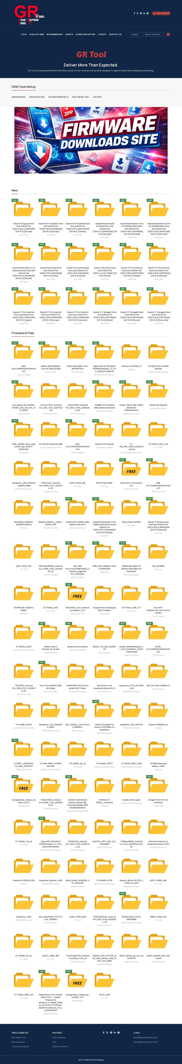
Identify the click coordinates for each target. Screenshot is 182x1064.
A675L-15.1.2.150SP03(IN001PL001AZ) (158, 649)
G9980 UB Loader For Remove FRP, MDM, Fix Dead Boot (131, 568)
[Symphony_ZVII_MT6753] (131, 710)
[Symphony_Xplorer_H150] (51, 866)
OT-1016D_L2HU (50, 607)
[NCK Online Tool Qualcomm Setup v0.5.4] (104, 671)
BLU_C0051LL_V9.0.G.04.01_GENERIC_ (78, 725)
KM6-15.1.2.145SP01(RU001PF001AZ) (24, 369)
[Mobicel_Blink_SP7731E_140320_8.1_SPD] (131, 866)
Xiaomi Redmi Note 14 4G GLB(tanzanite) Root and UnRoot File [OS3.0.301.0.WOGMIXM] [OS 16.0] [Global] (23, 273)
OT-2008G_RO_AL (23, 955)
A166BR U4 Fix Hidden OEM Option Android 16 (104, 406)
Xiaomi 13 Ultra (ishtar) (77, 646)
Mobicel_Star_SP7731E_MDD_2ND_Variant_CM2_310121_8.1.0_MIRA (104, 958)
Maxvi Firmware (104, 652)
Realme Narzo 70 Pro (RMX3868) (131, 918)
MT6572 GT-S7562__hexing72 (104, 801)
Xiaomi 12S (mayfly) (158, 405)
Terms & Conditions (20, 1046)
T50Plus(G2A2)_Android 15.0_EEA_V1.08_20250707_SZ (104, 919)
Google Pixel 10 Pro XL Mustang (158, 801)
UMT (54, 1042)
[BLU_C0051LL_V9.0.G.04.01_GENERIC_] (77, 710)
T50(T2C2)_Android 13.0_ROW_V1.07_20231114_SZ (50, 485)
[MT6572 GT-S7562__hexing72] (104, 785)
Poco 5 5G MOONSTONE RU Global (51, 686)
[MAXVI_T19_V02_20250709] (104, 632)
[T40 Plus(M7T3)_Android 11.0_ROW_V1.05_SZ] (77, 941)
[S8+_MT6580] (158, 551)
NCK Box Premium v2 (158, 847)
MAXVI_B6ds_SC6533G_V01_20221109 (77, 881)
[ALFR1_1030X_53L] (77, 468)
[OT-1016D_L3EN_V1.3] (24, 980)
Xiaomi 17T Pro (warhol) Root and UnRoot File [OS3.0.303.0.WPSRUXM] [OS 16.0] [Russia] (159, 272)
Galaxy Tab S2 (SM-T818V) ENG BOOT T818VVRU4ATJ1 (131, 407)
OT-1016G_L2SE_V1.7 (131, 607)
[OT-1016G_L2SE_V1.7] (131, 593)
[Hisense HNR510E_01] (158, 710)
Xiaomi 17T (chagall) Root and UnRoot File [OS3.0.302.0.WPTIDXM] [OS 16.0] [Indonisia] (159, 316)
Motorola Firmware (24, 769)
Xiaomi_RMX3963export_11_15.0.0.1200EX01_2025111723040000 (131, 649)
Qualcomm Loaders (158, 408)
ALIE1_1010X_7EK (23, 566)
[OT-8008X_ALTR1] (104, 866)
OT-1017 (104, 998)
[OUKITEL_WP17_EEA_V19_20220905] (104, 827)
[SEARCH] (168, 34)
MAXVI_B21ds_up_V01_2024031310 (131, 957)
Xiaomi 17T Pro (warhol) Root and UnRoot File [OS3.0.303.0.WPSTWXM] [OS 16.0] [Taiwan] (131, 272)
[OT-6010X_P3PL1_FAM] (131, 749)
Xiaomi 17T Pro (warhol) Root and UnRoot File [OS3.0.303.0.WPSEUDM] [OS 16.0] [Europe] (50, 316)
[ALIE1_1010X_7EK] (24, 551)
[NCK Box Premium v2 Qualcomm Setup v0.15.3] (158, 827)
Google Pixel (104, 613)
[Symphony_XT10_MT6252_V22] (131, 671)
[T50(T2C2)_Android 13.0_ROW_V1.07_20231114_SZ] (51, 468)
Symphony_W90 (23, 916)
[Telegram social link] (147, 13)
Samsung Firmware (104, 411)
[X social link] (137, 13)
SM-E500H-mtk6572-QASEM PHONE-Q (23, 523)
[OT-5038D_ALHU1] (24, 710)
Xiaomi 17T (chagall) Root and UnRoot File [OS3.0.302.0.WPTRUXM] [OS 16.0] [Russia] (131, 316)
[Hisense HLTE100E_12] (131, 351)
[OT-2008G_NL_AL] (77, 749)
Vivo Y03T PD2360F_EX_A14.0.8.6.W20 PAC (158, 610)
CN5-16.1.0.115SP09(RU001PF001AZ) (77, 446)
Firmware (104, 486)
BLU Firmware (158, 689)
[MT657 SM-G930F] (104, 468)
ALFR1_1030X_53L (78, 483)
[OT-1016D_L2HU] (51, 593)
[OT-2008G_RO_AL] (24, 941)
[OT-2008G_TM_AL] (24, 827)
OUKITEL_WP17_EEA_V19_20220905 (104, 842)
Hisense (131, 369)
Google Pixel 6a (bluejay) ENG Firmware (104, 609)
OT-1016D (158, 447)
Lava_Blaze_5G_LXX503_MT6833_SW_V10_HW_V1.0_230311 (24, 407)
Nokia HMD (23, 452)
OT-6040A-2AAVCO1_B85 (50, 444)
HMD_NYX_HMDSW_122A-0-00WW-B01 (104, 567)
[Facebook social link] (134, 13)
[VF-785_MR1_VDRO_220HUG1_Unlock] (131, 429)
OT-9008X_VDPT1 (104, 763)
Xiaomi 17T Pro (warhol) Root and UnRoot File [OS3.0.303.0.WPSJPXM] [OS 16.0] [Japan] (24, 316)
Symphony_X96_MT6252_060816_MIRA (23, 484)
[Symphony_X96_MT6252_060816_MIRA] (24, 468)
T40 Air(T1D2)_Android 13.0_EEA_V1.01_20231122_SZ (50, 407)
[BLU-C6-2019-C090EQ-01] (158, 671)
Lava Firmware (24, 414)
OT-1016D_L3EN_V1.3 (23, 994)
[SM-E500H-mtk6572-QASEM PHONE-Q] (24, 507)
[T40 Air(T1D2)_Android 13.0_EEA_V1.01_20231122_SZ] (51, 390)
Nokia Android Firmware (158, 372)
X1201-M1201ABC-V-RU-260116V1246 (77, 367)
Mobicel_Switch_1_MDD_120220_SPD (51, 523)
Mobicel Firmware (50, 528)
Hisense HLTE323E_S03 (24, 880)
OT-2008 (77, 767)
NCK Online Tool (131, 489)
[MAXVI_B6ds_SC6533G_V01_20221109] (77, 866)
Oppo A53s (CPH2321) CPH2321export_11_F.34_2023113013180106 (50, 844)
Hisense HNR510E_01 (158, 724)
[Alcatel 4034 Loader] (131, 785)
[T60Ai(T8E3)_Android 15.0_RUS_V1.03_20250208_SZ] (77, 390)
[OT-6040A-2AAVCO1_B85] (51, 429)
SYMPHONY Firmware (23, 489)
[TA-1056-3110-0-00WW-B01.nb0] (158, 351)
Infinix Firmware (77, 372)
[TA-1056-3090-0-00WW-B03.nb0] (51, 749)
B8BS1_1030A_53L (158, 916)
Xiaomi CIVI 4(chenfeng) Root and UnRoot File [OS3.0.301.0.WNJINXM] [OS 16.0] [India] (78, 272)
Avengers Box (23, 806)
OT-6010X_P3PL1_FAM (131, 763)
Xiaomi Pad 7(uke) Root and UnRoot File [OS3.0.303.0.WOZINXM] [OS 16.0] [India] (51, 272)
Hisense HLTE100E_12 (131, 366)
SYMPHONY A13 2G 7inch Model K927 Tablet (77, 686)
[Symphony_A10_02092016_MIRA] (51, 710)
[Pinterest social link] (141, 13)
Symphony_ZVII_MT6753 (131, 724)
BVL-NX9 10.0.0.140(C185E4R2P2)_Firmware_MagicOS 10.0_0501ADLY (77, 570)
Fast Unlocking (58, 1037)
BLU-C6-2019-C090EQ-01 (158, 685)
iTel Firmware (50, 372)
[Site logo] (28, 13)
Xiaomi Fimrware (51, 652)
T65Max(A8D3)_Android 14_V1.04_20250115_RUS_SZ (131, 844)
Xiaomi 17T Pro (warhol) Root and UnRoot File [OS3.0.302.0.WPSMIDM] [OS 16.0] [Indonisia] (78, 316)
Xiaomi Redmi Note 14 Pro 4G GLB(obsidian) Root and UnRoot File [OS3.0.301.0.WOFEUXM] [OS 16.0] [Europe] (159, 228)
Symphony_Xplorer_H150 (50, 880)
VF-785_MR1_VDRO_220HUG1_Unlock (131, 446)
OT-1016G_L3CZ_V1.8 (158, 444)
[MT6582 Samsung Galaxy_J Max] (158, 749)
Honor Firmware (77, 577)
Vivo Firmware (158, 616)
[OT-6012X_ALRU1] (24, 632)
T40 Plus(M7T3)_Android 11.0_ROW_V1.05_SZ (77, 957)
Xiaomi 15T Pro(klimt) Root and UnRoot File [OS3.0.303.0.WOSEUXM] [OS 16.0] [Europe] (51, 227)
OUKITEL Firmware (104, 847)
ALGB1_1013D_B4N (77, 916)
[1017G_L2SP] (104, 980)
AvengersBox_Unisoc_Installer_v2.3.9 (24, 801)
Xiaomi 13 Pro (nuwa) (104, 444)
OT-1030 (77, 486)
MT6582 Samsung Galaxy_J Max (158, 764)
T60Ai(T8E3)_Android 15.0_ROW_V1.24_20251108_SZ (51, 802)
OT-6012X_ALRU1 (24, 646)
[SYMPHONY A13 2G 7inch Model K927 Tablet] (77, 671)
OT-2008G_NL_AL (77, 763)
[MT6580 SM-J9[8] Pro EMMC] (24, 593)
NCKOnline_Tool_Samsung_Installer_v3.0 (78, 609)
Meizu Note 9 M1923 (131, 522)
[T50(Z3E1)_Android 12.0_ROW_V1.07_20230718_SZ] (24, 671)
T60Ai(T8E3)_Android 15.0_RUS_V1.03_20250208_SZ (78, 407)
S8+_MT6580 (158, 566)
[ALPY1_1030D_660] (158, 866)
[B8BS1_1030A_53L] (158, 902)
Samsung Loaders (131, 575)
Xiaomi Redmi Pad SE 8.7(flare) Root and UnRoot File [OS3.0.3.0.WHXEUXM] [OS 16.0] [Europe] (105, 228)
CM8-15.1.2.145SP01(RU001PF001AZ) (158, 485)
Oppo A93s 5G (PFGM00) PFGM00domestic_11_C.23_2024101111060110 (104, 369)
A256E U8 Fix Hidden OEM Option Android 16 (77, 523)
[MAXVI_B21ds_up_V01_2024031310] (131, 941)
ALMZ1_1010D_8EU (50, 955)
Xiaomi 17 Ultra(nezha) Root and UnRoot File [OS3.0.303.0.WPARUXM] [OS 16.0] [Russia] (158, 526)
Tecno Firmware (24, 374)
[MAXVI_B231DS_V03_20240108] (158, 941)
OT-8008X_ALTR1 (104, 880)
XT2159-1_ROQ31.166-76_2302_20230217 (24, 764)
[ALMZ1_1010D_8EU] (51, 941)
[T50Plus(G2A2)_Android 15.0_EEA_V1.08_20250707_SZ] (104, 902)
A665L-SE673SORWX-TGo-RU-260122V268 (50, 367)
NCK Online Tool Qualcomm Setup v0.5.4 (104, 686)
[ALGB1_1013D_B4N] (77, 902)
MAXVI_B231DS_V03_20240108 (158, 957)
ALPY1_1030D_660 (158, 880)
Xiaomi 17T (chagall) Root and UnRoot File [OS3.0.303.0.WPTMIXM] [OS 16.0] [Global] (104, 316)
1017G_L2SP (104, 994)
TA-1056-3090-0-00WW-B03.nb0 (51, 764)
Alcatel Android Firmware (50, 447)
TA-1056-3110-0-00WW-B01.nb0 (158, 367)
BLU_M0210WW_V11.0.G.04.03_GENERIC (50, 918)
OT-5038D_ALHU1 (24, 724)
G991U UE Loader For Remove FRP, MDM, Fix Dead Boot (104, 727)
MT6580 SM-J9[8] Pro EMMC (24, 609)
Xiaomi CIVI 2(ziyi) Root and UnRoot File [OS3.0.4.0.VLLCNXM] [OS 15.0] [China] (105, 272)
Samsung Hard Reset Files (77, 811)
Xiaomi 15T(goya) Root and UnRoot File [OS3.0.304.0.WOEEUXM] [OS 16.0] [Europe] (23, 227)
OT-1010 (23, 569)
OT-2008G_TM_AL (23, 841)
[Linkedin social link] (144, 13)
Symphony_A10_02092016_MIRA (50, 725)
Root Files (24, 235)
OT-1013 (77, 920)
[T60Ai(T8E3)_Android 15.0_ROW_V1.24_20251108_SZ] (51, 785)
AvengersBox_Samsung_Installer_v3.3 (77, 996)
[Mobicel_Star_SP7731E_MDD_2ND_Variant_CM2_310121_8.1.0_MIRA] (104, 941)
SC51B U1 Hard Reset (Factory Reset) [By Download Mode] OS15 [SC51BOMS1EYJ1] (77, 804)
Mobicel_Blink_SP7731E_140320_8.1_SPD (131, 881)
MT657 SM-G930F (104, 483)
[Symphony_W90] (24, 902)
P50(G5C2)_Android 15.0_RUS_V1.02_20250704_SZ (78, 844)
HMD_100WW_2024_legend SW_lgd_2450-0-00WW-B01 (23, 446)
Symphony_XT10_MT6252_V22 (131, 686)
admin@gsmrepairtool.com (146, 1037)
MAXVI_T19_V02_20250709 (104, 648)
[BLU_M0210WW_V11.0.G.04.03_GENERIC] (51, 902)
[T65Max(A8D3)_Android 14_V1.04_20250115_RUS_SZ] (131, 827)
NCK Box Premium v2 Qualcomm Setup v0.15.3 (158, 842)
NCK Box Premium (60, 1046)
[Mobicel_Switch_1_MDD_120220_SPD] (51, 507)
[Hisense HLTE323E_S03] (24, 866)
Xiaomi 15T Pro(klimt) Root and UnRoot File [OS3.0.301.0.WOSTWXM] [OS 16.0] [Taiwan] (78, 227)
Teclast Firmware (50, 414)
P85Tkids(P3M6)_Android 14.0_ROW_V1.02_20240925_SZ (50, 568)
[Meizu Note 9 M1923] (131, 507)
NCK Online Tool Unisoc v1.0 (131, 484)
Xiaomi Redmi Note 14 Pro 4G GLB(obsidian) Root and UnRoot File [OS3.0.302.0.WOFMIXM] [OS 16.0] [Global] (131, 228)
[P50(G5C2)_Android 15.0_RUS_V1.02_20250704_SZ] (77, 827)
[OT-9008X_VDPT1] (104, 749)
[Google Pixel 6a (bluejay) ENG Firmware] (104, 593)
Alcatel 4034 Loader (131, 800)
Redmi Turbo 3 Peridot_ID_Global (50, 648)
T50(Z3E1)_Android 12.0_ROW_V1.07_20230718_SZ (24, 688)
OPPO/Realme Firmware (104, 374)
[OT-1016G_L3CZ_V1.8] (158, 429)
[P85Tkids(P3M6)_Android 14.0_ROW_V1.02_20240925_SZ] (51, 551)
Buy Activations (18, 1042)
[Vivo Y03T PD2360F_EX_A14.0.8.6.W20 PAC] (158, 593)
